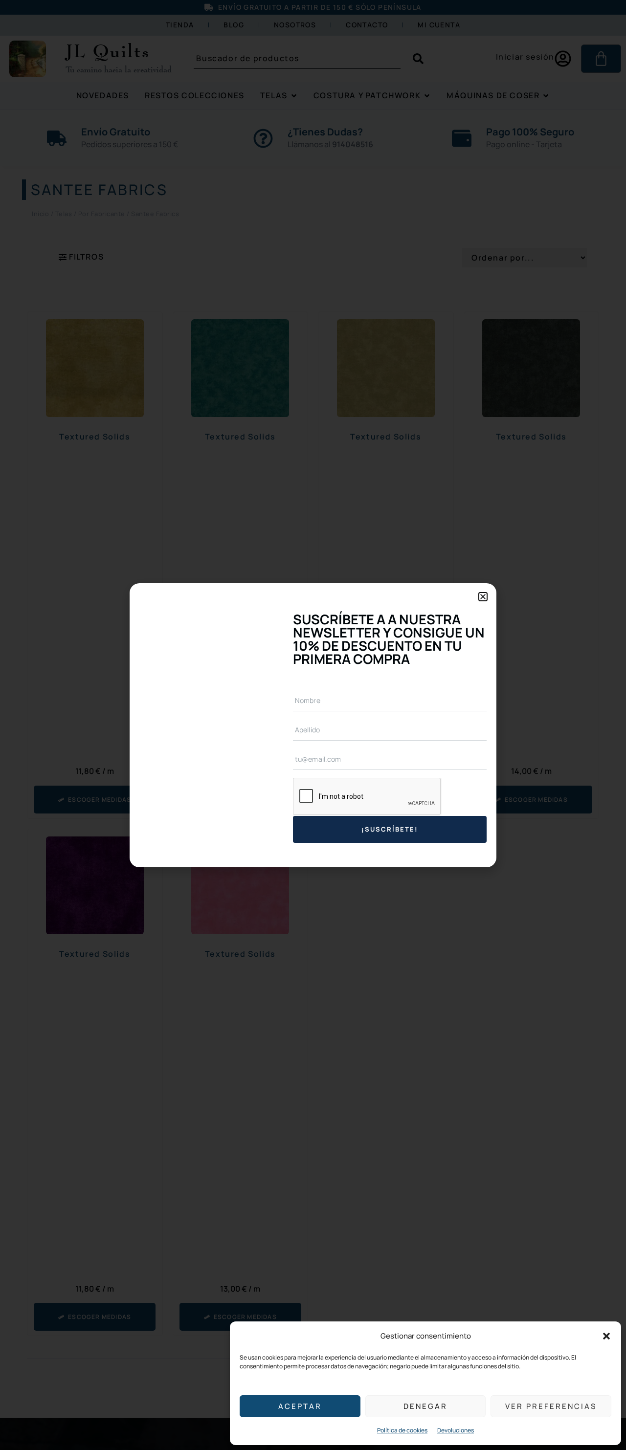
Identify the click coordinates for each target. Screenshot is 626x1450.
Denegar (425, 1406)
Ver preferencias (551, 1406)
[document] (313, 725)
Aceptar (300, 1406)
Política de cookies (402, 1430)
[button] (606, 1336)
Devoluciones (455, 1430)
